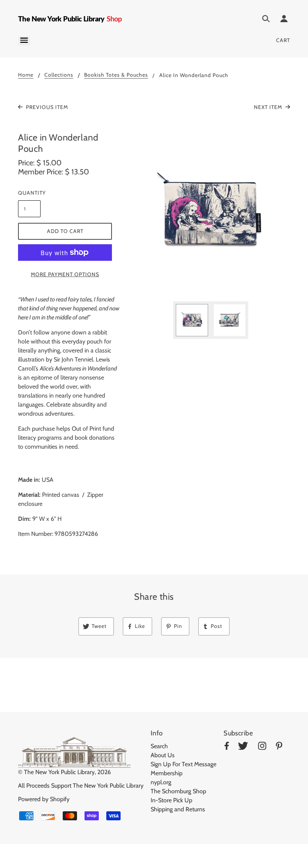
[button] (210, 213)
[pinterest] (279, 747)
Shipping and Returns (178, 809)
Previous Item (46, 107)
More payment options (65, 274)
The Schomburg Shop (178, 791)
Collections (58, 75)
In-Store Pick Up (171, 800)
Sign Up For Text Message (183, 764)
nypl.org (161, 782)
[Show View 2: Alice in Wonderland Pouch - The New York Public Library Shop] (229, 320)
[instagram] (262, 747)
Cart (283, 40)
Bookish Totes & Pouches (116, 75)
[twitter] (243, 747)
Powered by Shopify (43, 799)
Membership (167, 773)
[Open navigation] (24, 40)
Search (159, 746)
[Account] (284, 20)
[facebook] (226, 747)
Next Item (269, 107)
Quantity (29, 192)
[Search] (266, 20)
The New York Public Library (59, 772)
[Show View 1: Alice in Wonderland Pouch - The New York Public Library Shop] (192, 320)
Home (25, 75)
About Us (163, 755)
